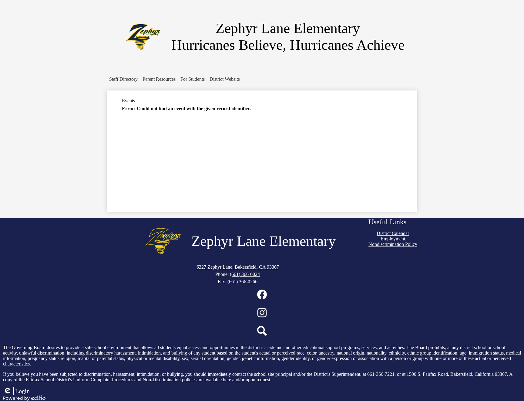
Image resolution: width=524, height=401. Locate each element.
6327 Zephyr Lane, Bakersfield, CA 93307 (237, 267)
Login (16, 391)
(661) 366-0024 (245, 274)
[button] (123, 79)
